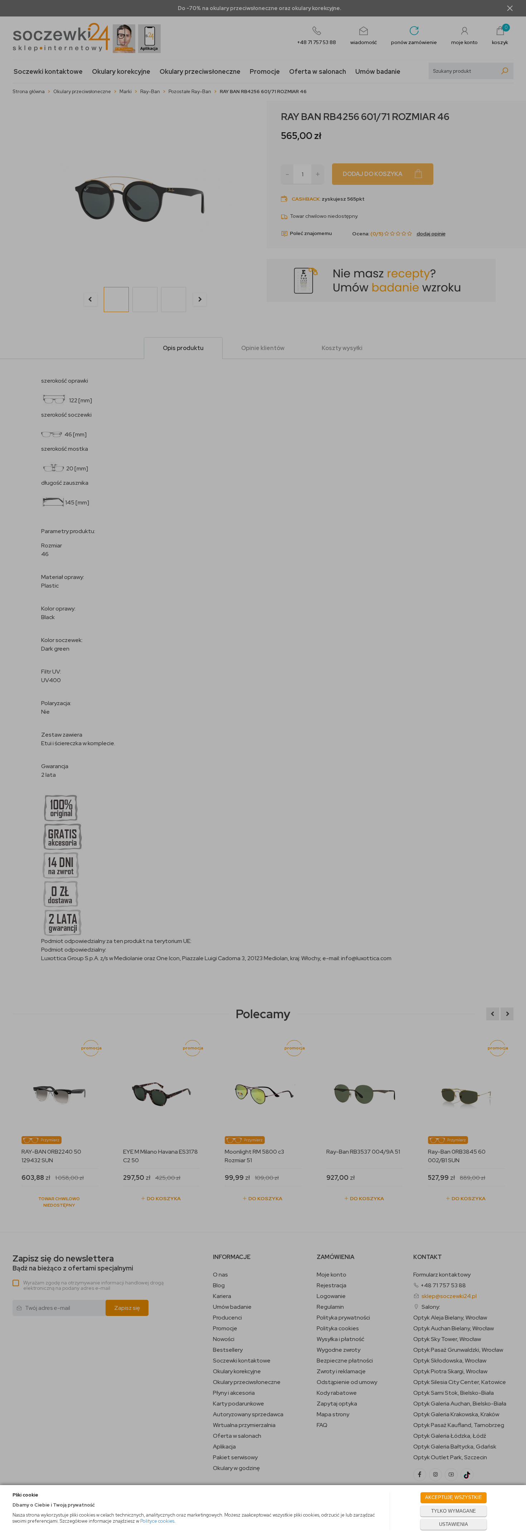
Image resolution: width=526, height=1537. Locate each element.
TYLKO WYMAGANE (453, 1511)
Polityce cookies (157, 1521)
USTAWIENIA (453, 1524)
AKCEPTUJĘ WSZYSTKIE (453, 1497)
